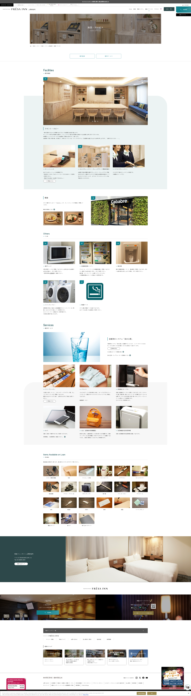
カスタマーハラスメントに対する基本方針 (114, 683)
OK (152, 693)
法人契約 (128, 683)
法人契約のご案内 (87, 639)
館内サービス (109, 56)
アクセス (156, 9)
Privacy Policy (85, 694)
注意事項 (52, 273)
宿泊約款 (99, 639)
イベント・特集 (49, 639)
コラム (72, 683)
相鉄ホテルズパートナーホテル (73, 5)
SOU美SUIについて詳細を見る (114, 352)
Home (130, 9)
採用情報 (109, 639)
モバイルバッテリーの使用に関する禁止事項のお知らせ (95, 1)
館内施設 (82, 56)
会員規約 (140, 683)
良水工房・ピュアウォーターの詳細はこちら (118, 355)
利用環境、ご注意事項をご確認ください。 (53, 437)
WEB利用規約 (79, 683)
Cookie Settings (141, 693)
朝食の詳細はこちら (48, 209)
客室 (134, 9)
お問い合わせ (74, 639)
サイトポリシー (87, 683)
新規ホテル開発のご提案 (63, 683)
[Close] (188, 693)
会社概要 (53, 683)
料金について (62, 639)
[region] (95, 693)
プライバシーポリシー (98, 683)
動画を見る (114, 348)
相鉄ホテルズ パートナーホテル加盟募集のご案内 (62, 685)
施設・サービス (149, 9)
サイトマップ (46, 685)
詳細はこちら (50, 181)
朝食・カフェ (140, 9)
